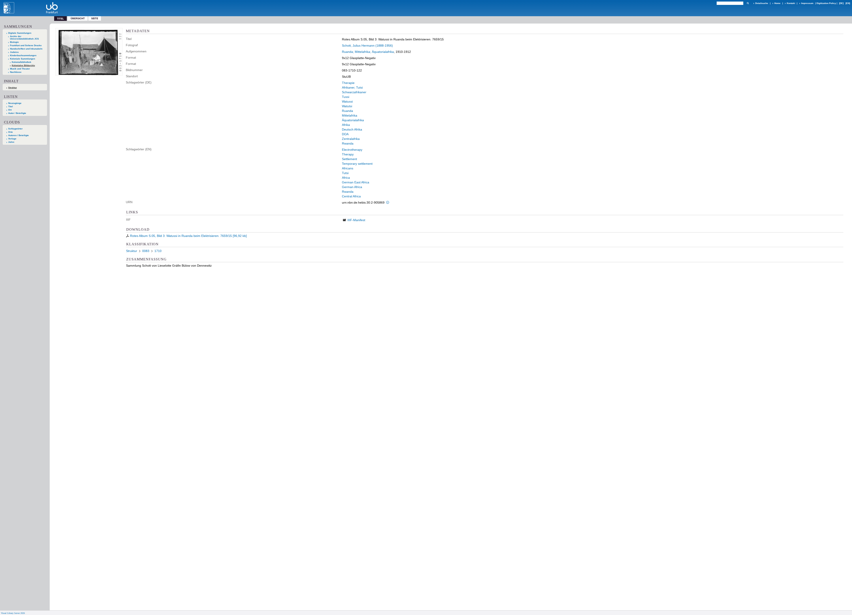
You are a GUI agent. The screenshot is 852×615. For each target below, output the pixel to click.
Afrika (346, 125)
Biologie (14, 42)
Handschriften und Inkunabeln (26, 49)
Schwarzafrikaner (354, 92)
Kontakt (791, 3)
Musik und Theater (20, 68)
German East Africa (355, 182)
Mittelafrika (349, 115)
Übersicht (78, 18)
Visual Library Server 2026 (13, 613)
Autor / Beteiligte (17, 113)
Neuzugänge (15, 103)
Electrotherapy (352, 149)
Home (777, 3)
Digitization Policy (826, 3)
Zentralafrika (351, 139)
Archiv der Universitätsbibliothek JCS (24, 37)
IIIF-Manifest (356, 220)
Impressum (807, 3)
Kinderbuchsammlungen (23, 55)
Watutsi (347, 106)
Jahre (11, 142)
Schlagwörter (15, 128)
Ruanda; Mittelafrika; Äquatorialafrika (368, 52)
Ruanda (347, 111)
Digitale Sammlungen (19, 33)
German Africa (352, 187)
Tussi (345, 97)
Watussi (347, 101)
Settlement (349, 159)
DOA (345, 134)
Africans (347, 168)
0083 (145, 251)
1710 (158, 251)
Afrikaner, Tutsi (352, 87)
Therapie (348, 83)
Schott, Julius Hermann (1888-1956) (367, 45)
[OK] (747, 3)
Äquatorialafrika (353, 120)
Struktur (12, 87)
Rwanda (347, 143)
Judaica (14, 52)
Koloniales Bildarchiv (23, 65)
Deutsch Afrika (352, 129)
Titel (10, 106)
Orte (10, 132)
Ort (10, 110)
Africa (346, 177)
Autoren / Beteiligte (18, 135)
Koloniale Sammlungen (22, 59)
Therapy (348, 154)
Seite (94, 18)
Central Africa (351, 196)
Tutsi (345, 173)
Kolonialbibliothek (21, 62)
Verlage (12, 138)
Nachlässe (16, 72)
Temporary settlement (357, 163)
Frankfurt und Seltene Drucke (26, 45)
